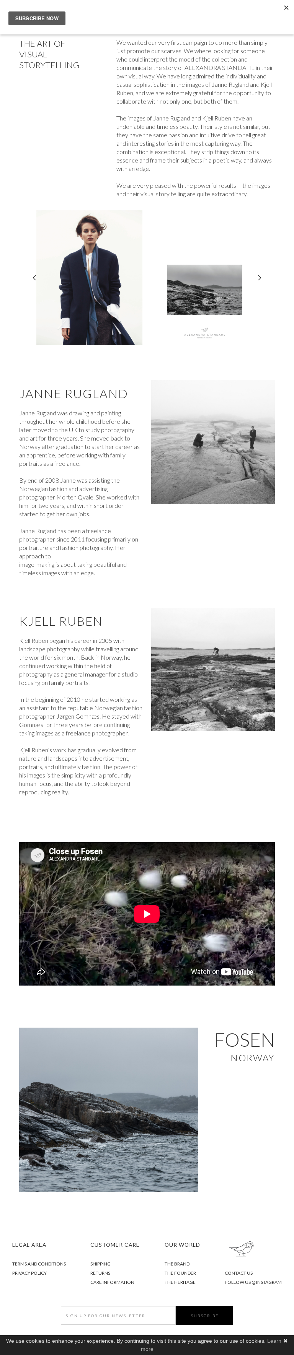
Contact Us (239, 1273)
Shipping (100, 1264)
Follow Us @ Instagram (253, 1282)
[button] (34, 278)
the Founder (180, 1273)
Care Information (112, 1282)
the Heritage (180, 1282)
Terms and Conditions (39, 1264)
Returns (100, 1273)
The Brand (177, 1264)
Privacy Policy (29, 1273)
